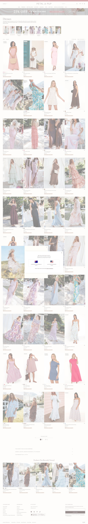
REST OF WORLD (50, 268)
